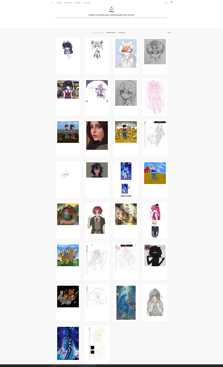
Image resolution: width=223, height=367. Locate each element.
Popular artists (111, 32)
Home (52, 2)
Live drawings (68, 2)
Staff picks (121, 32)
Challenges (77, 2)
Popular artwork (98, 32)
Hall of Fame (86, 2)
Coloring (59, 2)
